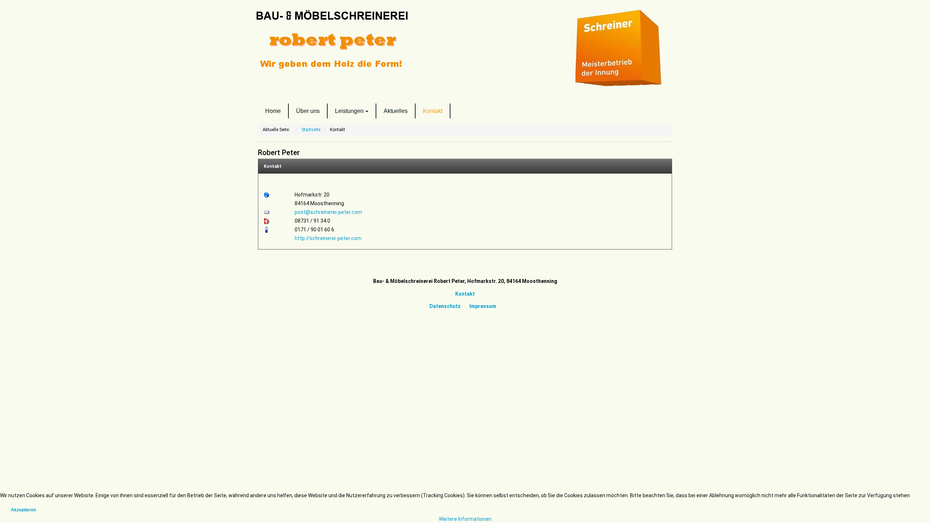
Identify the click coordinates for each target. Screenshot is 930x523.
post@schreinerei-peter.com (328, 212)
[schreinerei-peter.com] (356, 40)
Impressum (482, 306)
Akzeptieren (23, 509)
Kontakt (273, 166)
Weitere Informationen (465, 519)
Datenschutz (445, 306)
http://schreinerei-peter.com (328, 238)
